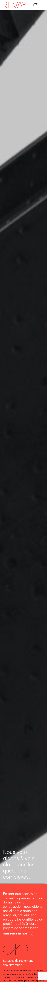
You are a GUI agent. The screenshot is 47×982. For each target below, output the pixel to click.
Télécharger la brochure (15, 933)
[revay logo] (15, 5)
